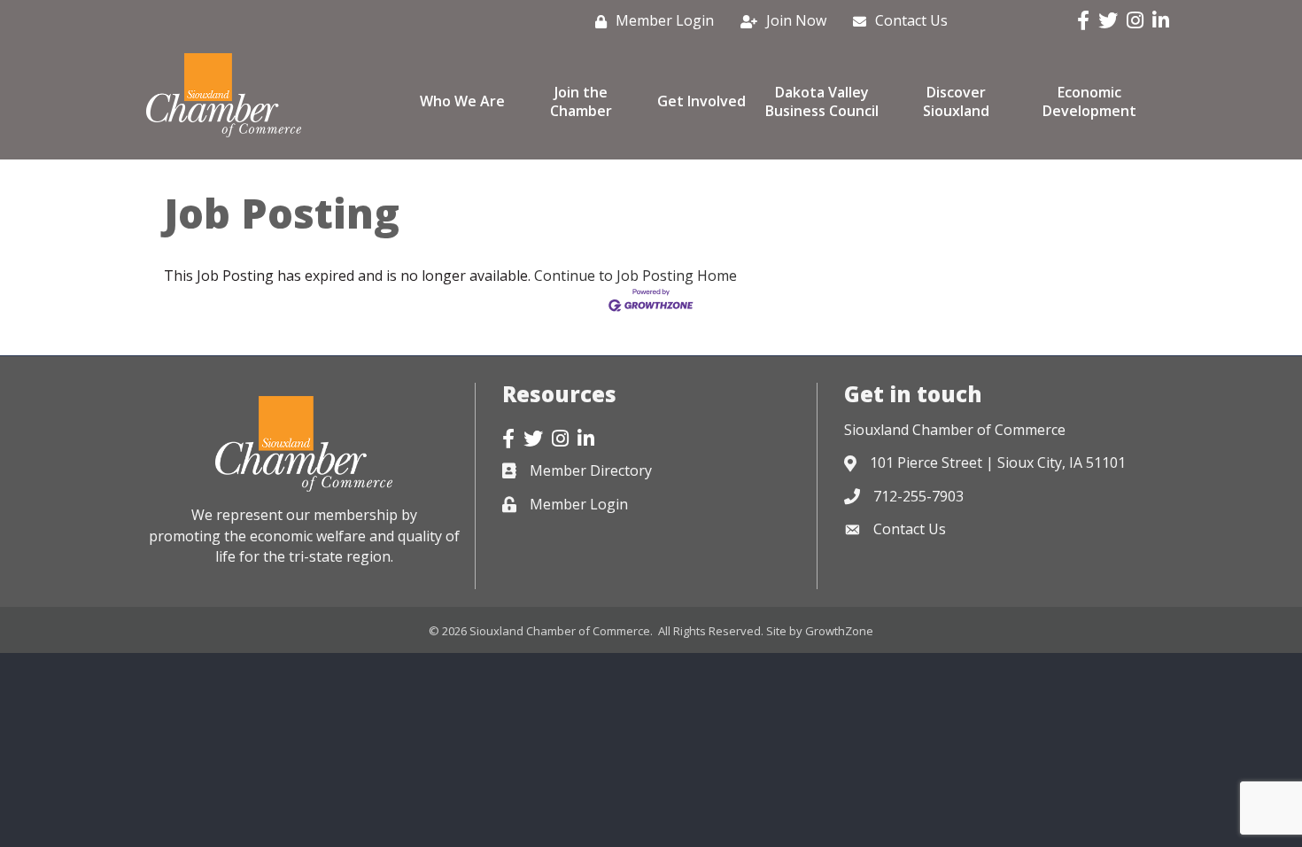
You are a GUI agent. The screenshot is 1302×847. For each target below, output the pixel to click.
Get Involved (701, 101)
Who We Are (462, 101)
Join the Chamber (581, 101)
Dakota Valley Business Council (822, 101)
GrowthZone (839, 631)
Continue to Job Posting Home (635, 275)
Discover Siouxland (956, 101)
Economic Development (1089, 101)
